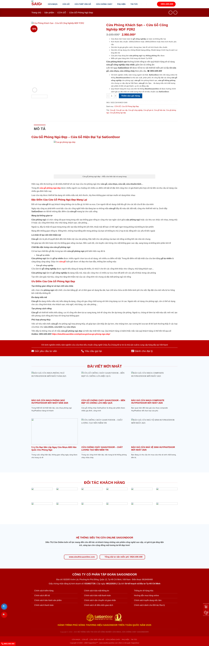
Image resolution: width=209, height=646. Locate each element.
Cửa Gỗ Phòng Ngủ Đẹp (81, 12)
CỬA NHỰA (52, 4)
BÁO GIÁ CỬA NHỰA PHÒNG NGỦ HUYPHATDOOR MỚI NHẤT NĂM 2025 (49, 401)
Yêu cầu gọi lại (93, 351)
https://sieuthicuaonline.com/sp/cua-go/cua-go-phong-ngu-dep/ (81, 334)
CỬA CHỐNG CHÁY (104, 4)
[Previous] (36, 57)
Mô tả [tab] (40, 129)
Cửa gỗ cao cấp (121, 110)
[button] (144, 4)
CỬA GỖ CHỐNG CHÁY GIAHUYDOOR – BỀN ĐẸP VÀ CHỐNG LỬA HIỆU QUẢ (103, 401)
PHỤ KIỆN (121, 4)
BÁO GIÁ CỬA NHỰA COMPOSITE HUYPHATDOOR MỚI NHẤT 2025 (147, 401)
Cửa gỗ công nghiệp (135, 110)
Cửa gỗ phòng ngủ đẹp (118, 113)
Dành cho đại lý (143, 351)
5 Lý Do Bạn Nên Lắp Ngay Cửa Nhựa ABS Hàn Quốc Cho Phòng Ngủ (53, 448)
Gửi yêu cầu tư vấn (45, 351)
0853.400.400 (8, 644)
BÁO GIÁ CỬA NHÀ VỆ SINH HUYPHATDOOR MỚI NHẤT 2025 (153, 448)
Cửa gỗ (112, 110)
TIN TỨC (134, 4)
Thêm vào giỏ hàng (130, 96)
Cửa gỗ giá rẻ (148, 110)
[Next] (98, 57)
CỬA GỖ (66, 4)
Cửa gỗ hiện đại (159, 110)
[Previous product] (175, 12)
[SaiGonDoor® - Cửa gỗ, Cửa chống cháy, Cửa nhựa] (37, 4)
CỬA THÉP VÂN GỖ (83, 4)
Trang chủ (36, 12)
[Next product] (170, 12)
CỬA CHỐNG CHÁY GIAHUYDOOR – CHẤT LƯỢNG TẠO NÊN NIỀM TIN (102, 448)
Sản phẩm (49, 12)
